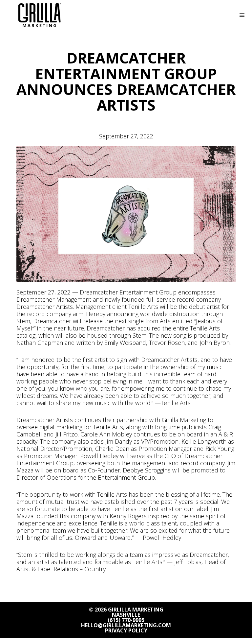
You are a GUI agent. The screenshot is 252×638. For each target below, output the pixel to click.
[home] (39, 15)
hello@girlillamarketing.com (126, 625)
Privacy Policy (126, 630)
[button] (242, 15)
